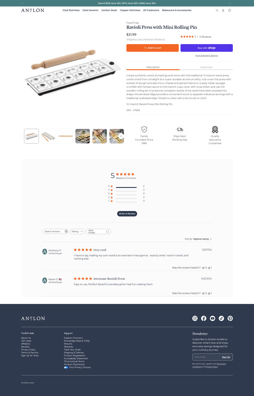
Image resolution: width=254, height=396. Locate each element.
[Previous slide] (22, 3)
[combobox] (77, 231)
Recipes (25, 346)
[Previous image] (24, 136)
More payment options (206, 55)
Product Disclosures (74, 364)
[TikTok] (221, 318)
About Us (26, 338)
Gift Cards (26, 341)
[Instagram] (195, 318)
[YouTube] (212, 318)
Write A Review (127, 213)
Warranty (68, 346)
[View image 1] (31, 136)
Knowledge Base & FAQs (77, 341)
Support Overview (73, 338)
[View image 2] (48, 136)
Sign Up (226, 357)
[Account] (223, 10)
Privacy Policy (28, 349)
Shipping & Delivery (74, 352)
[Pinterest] (230, 318)
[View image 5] (99, 136)
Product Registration (74, 355)
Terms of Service (29, 352)
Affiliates (25, 343)
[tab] (153, 67)
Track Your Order (72, 349)
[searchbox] (53, 231)
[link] (196, 37)
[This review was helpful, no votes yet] (203, 267)
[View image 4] (82, 136)
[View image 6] (116, 136)
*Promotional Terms (74, 361)
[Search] (217, 10)
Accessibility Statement (76, 358)
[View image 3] (65, 136)
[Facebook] (203, 318)
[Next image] (121, 136)
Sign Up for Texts (30, 355)
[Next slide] (229, 3)
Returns (68, 343)
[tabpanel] (179, 93)
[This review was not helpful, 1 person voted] (209, 267)
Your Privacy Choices (80, 367)
